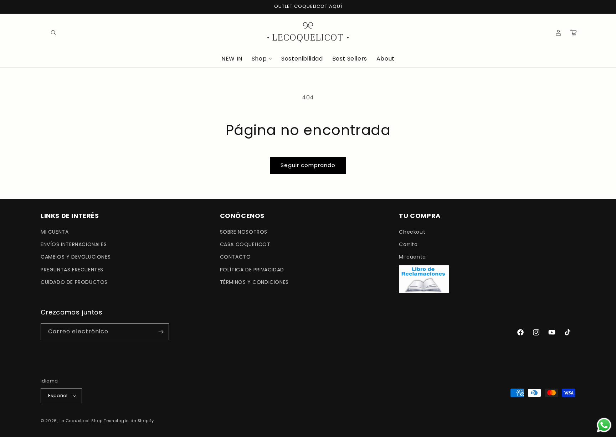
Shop (259, 59)
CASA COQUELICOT (245, 244)
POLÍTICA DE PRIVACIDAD (252, 269)
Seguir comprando (308, 165)
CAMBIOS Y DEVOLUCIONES (76, 256)
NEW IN (231, 59)
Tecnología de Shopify (129, 420)
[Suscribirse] (161, 331)
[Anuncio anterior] (43, 7)
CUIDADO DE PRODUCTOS (74, 282)
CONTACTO (235, 256)
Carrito (408, 244)
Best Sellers (349, 59)
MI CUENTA (54, 231)
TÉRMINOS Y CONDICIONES (254, 282)
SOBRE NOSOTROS (243, 231)
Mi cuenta (412, 256)
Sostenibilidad (302, 59)
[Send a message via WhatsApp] (604, 425)
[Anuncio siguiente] (573, 7)
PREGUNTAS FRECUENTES (72, 269)
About (385, 59)
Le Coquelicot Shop (81, 420)
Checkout (412, 231)
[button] (48, 32)
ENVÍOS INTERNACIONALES (74, 244)
